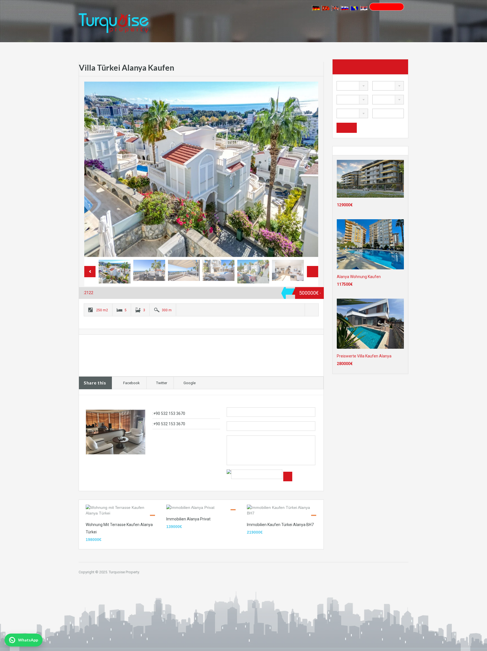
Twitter (161, 383)
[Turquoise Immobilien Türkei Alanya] (114, 19)
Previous (94, 169)
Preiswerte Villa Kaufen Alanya (364, 356)
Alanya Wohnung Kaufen (359, 276)
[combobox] (352, 86)
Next (308, 169)
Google (189, 383)
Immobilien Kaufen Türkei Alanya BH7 (280, 524)
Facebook (131, 383)
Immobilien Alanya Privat (188, 519)
